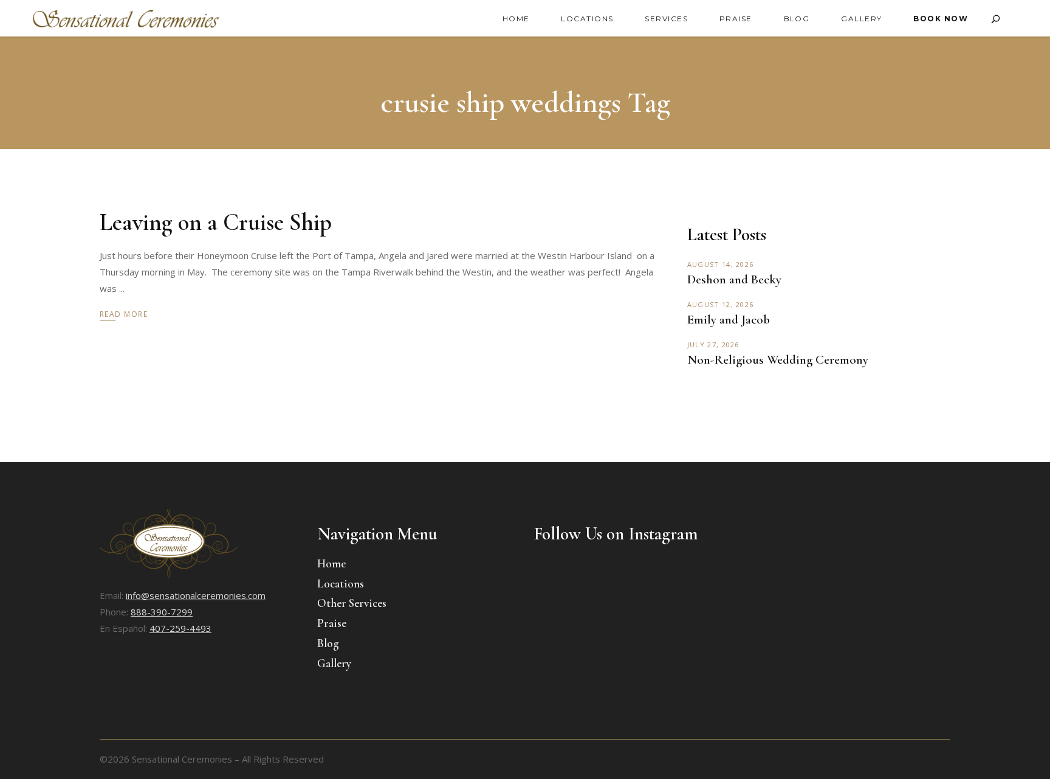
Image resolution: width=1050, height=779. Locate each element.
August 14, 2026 (720, 264)
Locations (340, 583)
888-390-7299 (162, 612)
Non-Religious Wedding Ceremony (777, 359)
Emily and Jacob (728, 319)
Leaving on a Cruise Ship (216, 222)
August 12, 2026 (720, 304)
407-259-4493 (180, 628)
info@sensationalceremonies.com (196, 595)
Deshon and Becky (734, 279)
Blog (328, 643)
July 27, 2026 (713, 344)
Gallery (334, 663)
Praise (331, 623)
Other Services (351, 603)
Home (331, 563)
